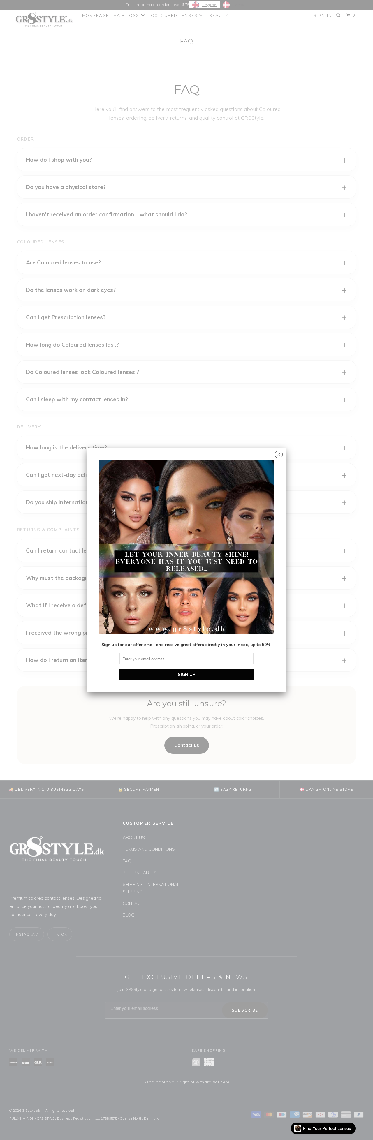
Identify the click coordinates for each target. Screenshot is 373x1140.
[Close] (279, 453)
